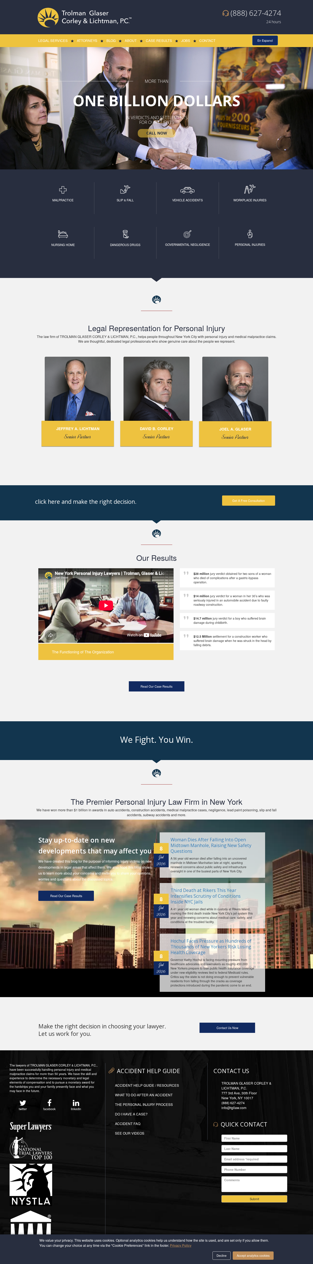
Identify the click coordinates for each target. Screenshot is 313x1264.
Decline (222, 1255)
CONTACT (207, 40)
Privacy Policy (180, 1245)
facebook (49, 1109)
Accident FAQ (127, 1123)
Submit (254, 1199)
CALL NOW (156, 133)
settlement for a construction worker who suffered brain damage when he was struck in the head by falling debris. (227, 640)
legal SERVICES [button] (53, 40)
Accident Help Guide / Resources (147, 1085)
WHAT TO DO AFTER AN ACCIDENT (144, 1094)
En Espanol (265, 40)
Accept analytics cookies (253, 1255)
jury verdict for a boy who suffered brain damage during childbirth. (224, 620)
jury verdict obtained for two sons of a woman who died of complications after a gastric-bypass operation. (227, 577)
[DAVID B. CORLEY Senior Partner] (156, 389)
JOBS (185, 40)
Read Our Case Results (156, 686)
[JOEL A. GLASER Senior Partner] (235, 389)
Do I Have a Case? (131, 1114)
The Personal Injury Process (144, 1104)
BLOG (111, 40)
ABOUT (131, 40)
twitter (23, 1109)
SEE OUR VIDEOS (129, 1133)
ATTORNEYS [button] (87, 40)
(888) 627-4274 (256, 13)
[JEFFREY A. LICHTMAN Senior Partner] (78, 389)
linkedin (76, 1109)
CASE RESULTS (159, 40)
